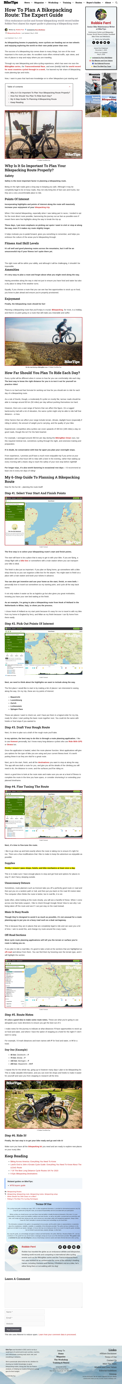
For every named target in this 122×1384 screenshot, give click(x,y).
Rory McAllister (40, 29)
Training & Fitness (61, 1362)
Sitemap (113, 1374)
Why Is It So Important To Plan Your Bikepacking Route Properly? (40, 93)
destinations (43, 762)
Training (67, 2)
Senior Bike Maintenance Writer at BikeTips (101, 28)
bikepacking (11, 1194)
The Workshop (61, 1359)
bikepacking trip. (42, 207)
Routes (78, 2)
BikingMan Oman (63, 438)
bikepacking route (23, 1194)
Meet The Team (110, 1363)
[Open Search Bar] (116, 2)
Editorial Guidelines (108, 1370)
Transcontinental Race (35, 66)
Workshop (53, 2)
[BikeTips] (11, 2)
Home (61, 1353)
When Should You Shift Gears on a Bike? (21, 1196)
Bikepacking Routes (14, 33)
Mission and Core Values (105, 1367)
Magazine (39, 2)
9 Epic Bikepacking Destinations (23, 1174)
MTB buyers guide (17, 1185)
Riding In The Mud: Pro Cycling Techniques (22, 1199)
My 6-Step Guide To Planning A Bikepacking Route (33, 99)
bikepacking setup (51, 1194)
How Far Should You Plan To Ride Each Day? (31, 96)
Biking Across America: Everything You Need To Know (33, 1161)
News (27, 2)
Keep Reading (16, 102)
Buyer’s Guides (94, 2)
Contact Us (112, 1360)
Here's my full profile (102, 39)
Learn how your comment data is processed (57, 1334)
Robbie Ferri (20, 29)
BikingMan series (12, 66)
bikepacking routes (37, 1194)
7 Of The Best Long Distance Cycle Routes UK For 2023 (34, 1171)
